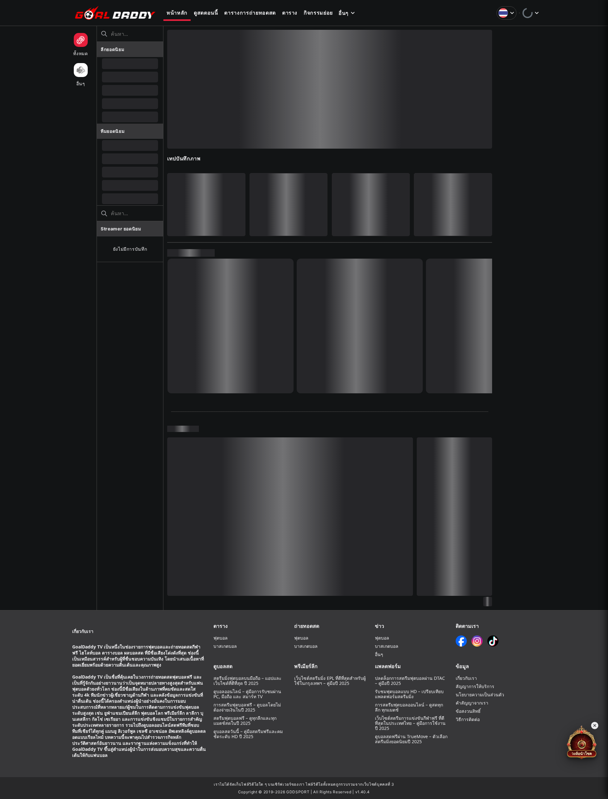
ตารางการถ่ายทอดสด (250, 13)
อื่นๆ (344, 13)
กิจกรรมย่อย (318, 13)
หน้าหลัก (177, 13)
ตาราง (289, 13)
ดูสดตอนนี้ (206, 13)
